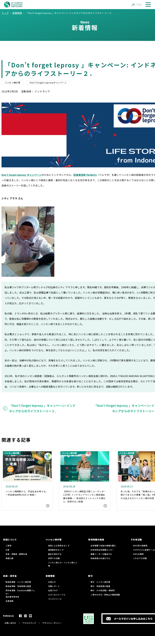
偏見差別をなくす (56, 549)
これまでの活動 (140, 558)
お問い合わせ (10, 623)
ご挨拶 (9, 545)
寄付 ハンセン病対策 (100, 582)
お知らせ (52, 582)
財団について (10, 539)
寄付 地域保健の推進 (100, 586)
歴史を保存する (55, 554)
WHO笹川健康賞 (140, 545)
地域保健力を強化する (100, 558)
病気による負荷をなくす (59, 545)
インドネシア (42, 91)
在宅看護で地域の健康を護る (103, 545)
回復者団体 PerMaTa (85, 175)
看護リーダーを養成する (101, 554)
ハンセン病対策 (12, 82)
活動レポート (54, 586)
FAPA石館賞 (138, 554)
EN (139, 4)
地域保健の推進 (96, 539)
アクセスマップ (29, 623)
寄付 (90, 575)
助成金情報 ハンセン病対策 (18, 582)
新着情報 (50, 575)
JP (133, 4)
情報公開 (9, 558)
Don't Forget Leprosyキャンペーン (48, 82)
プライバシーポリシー (52, 623)
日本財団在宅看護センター (102, 549)
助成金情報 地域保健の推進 (18, 586)
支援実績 (9, 601)
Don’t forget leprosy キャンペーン (21, 175)
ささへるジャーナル (57, 594)
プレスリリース (55, 599)
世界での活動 (54, 558)
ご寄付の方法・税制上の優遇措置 (105, 594)
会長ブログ (53, 590)
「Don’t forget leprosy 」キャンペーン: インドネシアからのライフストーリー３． (42, 408)
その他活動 (136, 539)
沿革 (8, 549)
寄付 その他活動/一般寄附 (103, 590)
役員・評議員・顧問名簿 (16, 554)
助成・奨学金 (10, 575)
